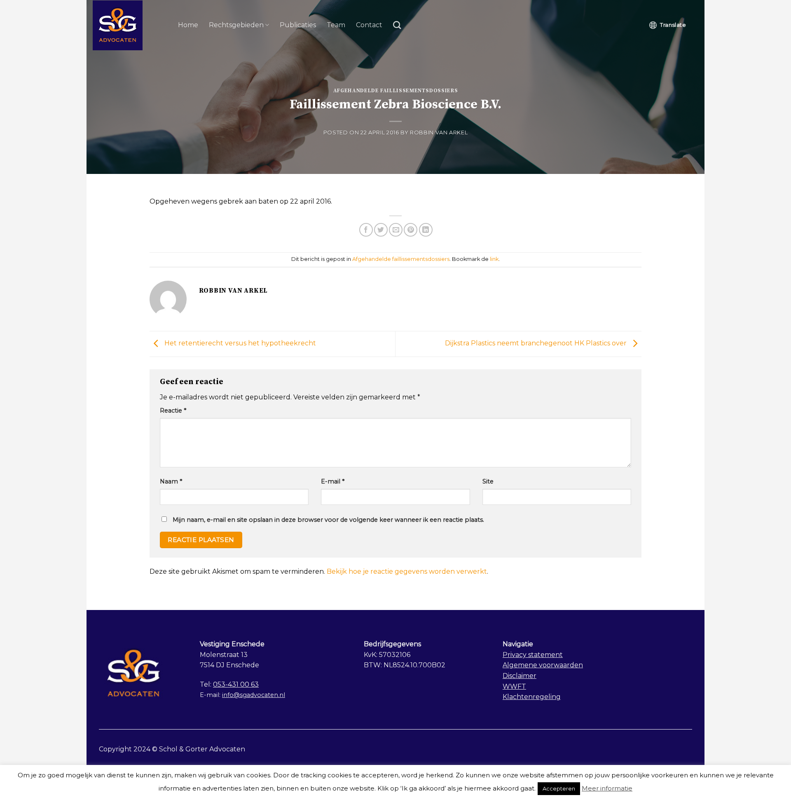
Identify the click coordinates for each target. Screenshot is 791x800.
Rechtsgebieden (236, 25)
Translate (673, 24)
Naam (171, 481)
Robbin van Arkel (439, 132)
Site (488, 481)
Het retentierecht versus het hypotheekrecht (239, 343)
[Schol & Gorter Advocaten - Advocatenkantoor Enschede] (129, 25)
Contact (369, 25)
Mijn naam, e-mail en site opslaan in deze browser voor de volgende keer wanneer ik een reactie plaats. (328, 519)
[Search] (397, 25)
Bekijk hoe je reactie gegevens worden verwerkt (407, 571)
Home (188, 25)
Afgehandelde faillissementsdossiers (395, 90)
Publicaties (298, 25)
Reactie (173, 410)
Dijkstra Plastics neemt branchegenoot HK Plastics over (536, 343)
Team (336, 25)
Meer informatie (607, 788)
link (494, 259)
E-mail (332, 481)
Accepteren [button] (559, 788)
